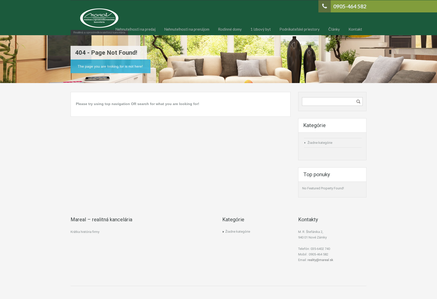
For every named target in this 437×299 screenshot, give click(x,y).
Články (334, 29)
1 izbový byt (260, 29)
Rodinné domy (230, 29)
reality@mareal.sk (320, 260)
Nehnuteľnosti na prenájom (186, 29)
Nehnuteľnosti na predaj (135, 29)
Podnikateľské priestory (299, 29)
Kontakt (355, 29)
